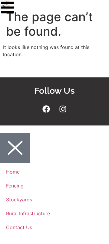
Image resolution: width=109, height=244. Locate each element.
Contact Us (19, 227)
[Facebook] (46, 108)
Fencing (15, 186)
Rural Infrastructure (28, 213)
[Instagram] (63, 108)
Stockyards (19, 200)
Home (13, 172)
